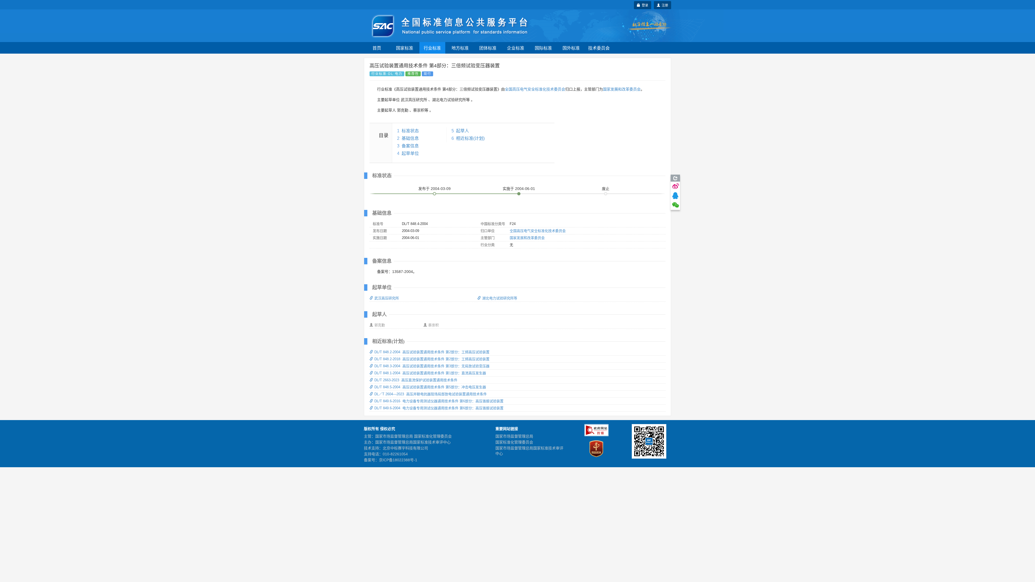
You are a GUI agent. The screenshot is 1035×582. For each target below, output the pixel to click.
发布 (434, 188)
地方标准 (460, 48)
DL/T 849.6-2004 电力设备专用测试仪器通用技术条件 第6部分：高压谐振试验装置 (438, 408)
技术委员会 (599, 48)
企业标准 (515, 48)
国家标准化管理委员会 (514, 442)
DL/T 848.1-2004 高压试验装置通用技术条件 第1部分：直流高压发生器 (430, 373)
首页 (376, 48)
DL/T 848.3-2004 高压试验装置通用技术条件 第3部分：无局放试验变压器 (431, 366)
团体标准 (487, 48)
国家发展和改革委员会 (622, 89)
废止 (605, 188)
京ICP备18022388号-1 (398, 460)
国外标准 (571, 48)
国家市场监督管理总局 (514, 436)
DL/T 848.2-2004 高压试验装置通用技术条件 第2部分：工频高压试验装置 (431, 352)
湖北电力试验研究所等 (499, 298)
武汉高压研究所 (386, 298)
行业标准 (432, 48)
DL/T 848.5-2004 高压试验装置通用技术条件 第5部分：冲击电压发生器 (430, 387)
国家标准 (404, 48)
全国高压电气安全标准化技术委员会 (535, 89)
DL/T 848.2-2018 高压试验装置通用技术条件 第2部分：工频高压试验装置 (431, 359)
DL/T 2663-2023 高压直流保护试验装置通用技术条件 (415, 380)
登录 (644, 5)
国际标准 (543, 48)
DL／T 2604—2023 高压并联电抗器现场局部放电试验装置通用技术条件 (430, 394)
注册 (664, 5)
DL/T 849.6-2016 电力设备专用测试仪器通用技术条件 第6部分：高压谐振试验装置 (438, 401)
